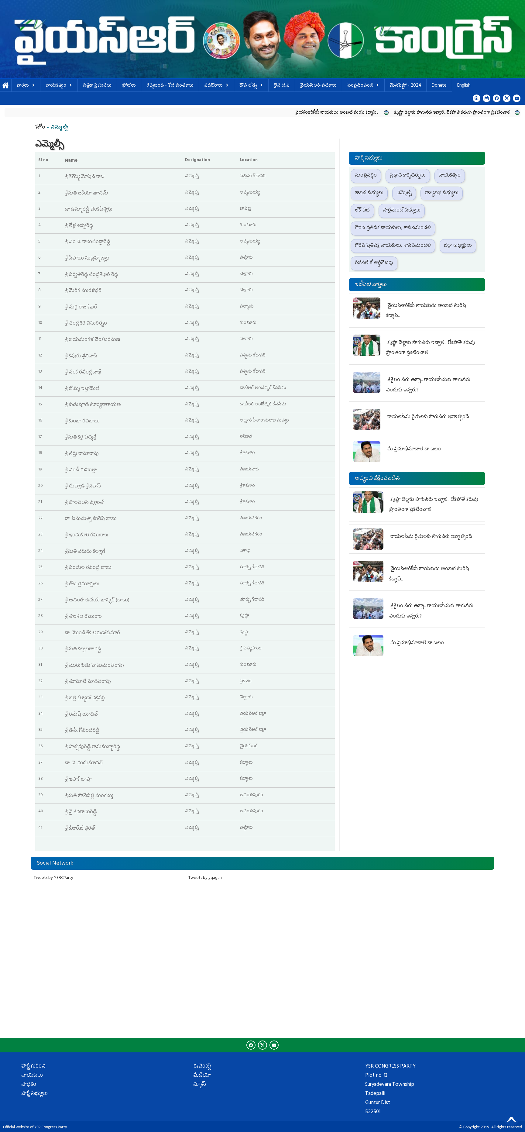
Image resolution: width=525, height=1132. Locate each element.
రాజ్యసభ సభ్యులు (441, 193)
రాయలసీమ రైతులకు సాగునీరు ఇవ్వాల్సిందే (427, 417)
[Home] (262, 39)
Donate (439, 85)
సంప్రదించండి (360, 85)
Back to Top (511, 1118)
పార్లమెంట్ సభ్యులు (401, 210)
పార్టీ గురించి (33, 1067)
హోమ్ (6, 86)
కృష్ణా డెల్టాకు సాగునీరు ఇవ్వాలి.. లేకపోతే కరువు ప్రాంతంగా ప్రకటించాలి (414, 113)
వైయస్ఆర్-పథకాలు (318, 85)
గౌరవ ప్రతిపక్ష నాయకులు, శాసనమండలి (393, 228)
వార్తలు (23, 85)
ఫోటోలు (129, 85)
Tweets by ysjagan (205, 878)
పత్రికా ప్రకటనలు (97, 85)
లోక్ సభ (362, 210)
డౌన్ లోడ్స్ (248, 85)
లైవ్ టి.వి (282, 85)
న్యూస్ (199, 1085)
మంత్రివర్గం (366, 175)
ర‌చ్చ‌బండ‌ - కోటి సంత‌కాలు (170, 85)
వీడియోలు (213, 85)
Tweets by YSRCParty (53, 878)
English (464, 85)
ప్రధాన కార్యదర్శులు (408, 175)
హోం (40, 127)
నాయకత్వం (56, 85)
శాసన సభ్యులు (369, 193)
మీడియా (202, 1076)
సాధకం (28, 1085)
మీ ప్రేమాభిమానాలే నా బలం (413, 449)
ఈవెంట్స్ (202, 1067)
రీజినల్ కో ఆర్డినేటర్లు (374, 263)
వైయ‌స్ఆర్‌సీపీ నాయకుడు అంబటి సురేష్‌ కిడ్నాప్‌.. (299, 113)
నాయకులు (32, 1076)
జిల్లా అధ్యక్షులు (458, 245)
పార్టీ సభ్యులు (34, 1094)
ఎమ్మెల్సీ (404, 193)
